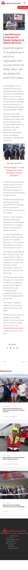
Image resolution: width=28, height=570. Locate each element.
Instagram (21, 533)
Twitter (3, 533)
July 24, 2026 (6, 406)
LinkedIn (9, 533)
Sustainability (12, 416)
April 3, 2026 (6, 503)
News (6, 416)
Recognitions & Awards (12, 464)
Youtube (15, 533)
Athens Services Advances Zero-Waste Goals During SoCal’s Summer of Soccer (14, 410)
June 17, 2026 (6, 455)
